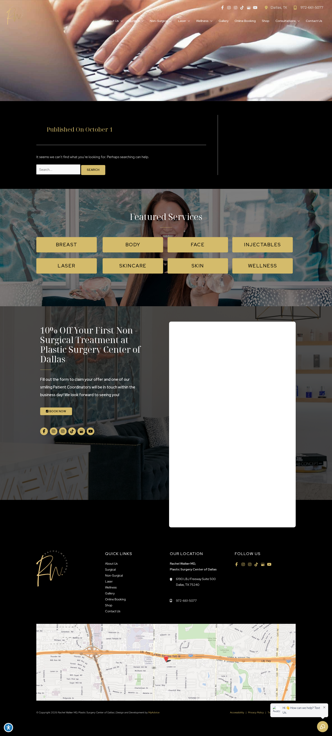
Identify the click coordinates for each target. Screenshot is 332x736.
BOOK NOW (57, 411)
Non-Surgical (114, 575)
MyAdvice (153, 712)
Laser (109, 581)
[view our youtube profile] (255, 7)
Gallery (110, 593)
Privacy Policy (256, 712)
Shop (108, 605)
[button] (121, 20)
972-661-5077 (186, 601)
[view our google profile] (248, 7)
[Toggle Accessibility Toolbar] (8, 727)
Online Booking (115, 599)
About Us (111, 564)
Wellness (111, 587)
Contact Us (112, 611)
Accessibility (237, 712)
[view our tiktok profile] (242, 7)
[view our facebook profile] (222, 7)
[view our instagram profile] (229, 7)
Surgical (110, 570)
